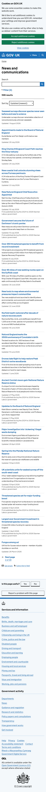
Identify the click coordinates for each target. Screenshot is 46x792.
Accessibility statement (12, 744)
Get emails (9, 566)
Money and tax (8, 670)
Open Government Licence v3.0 (16, 765)
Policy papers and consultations (16, 716)
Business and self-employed (14, 626)
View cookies (23, 48)
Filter (7, 90)
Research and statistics (12, 712)
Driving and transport (11, 648)
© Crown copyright (23, 786)
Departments (8, 698)
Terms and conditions (11, 747)
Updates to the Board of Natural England (21, 406)
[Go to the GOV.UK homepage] (11, 55)
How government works (12, 725)
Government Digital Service (14, 754)
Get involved (7, 730)
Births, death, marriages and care (17, 621)
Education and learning (12, 653)
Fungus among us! (10, 542)
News (4, 703)
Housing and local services (14, 666)
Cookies (20, 740)
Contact (29, 744)
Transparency (8, 721)
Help (4, 740)
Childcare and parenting (13, 630)
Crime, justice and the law (13, 639)
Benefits (5, 617)
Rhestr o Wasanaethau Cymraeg (16, 750)
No (37, 584)
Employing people (10, 657)
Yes (27, 584)
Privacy (11, 740)
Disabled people (9, 644)
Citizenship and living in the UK (16, 635)
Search (16, 79)
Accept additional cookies (23, 36)
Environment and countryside (15, 661)
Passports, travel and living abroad (17, 675)
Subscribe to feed (23, 566)
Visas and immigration (12, 679)
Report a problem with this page (23, 593)
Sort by (5, 103)
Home (4, 61)
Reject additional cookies (23, 42)
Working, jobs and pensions (14, 684)
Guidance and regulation (13, 707)
